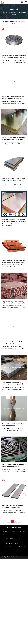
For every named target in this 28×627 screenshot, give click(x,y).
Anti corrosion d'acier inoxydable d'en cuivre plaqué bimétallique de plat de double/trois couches (12, 343)
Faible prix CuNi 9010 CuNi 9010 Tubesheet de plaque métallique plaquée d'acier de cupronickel (14, 57)
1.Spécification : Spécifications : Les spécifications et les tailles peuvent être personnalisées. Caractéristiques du (13, 102)
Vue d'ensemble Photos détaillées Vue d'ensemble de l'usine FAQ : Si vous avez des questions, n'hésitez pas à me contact (13, 266)
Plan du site (9, 538)
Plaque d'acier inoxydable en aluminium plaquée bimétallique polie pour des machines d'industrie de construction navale (13, 97)
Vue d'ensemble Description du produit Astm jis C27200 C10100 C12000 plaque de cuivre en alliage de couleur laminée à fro (13, 388)
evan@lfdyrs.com (23, 557)
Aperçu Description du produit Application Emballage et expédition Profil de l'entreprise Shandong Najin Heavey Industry (13, 143)
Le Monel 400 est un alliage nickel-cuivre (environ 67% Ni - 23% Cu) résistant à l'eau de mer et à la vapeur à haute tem (13, 470)
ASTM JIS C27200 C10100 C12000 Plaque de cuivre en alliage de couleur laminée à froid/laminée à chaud (14, 384)
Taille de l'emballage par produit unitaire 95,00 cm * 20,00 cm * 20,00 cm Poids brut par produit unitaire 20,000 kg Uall (13, 511)
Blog (14, 535)
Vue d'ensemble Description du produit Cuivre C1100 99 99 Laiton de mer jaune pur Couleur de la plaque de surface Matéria (14, 225)
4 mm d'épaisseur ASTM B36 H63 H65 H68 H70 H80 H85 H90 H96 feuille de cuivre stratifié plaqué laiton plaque (13, 261)
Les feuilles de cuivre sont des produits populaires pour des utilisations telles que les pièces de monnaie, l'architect (13, 307)
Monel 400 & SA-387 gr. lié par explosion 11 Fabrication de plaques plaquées (14, 465)
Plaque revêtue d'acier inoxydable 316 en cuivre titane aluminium (13, 424)
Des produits (8, 12)
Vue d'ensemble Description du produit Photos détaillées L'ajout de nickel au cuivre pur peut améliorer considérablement (14, 61)
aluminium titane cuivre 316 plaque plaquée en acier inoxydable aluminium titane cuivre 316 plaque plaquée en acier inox (14, 429)
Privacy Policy (18, 538)
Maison (2, 12)
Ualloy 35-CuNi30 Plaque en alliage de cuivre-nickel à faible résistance (12, 506)
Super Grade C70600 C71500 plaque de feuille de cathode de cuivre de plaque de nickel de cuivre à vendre (13, 302)
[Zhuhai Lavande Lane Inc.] (3, 2)
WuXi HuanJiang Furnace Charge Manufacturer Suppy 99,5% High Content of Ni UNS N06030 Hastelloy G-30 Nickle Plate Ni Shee (14, 184)
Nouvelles (5, 535)
